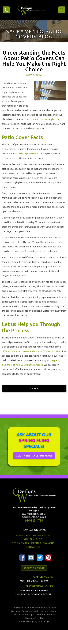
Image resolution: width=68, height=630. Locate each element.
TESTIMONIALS (20, 543)
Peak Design (43, 621)
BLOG (39, 539)
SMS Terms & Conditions (45, 614)
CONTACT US (33, 547)
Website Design (26, 621)
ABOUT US (30, 535)
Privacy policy (32, 618)
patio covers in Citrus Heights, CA (42, 119)
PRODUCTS (44, 535)
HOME (19, 535)
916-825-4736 (34, 520)
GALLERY (29, 539)
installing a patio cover (26, 153)
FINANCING (48, 543)
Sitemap (26, 614)
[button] (61, 9)
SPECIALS (36, 543)
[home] (30, 10)
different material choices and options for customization (31, 351)
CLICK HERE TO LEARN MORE (34, 455)
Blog (42, 618)
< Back (34, 388)
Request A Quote (34, 568)
